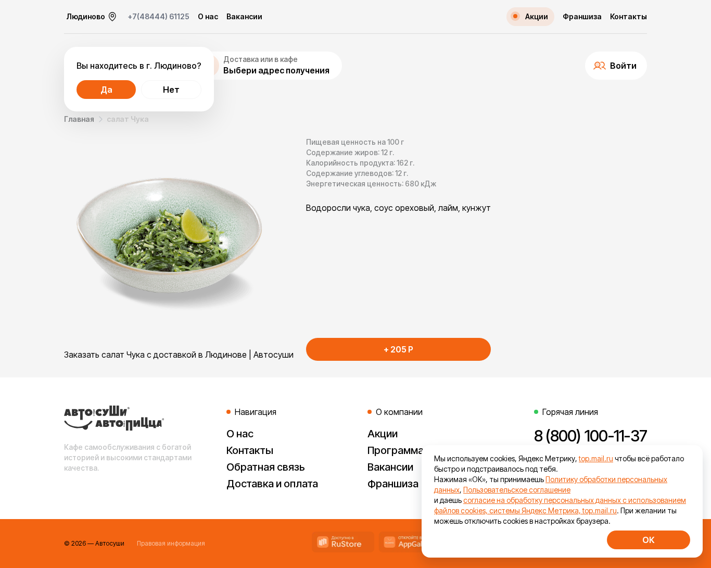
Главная (79, 119)
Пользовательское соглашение (516, 489)
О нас (208, 16)
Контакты (628, 16)
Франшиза (582, 16)
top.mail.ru (596, 458)
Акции (382, 433)
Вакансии (244, 16)
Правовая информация (171, 543)
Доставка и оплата (272, 483)
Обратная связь (265, 467)
